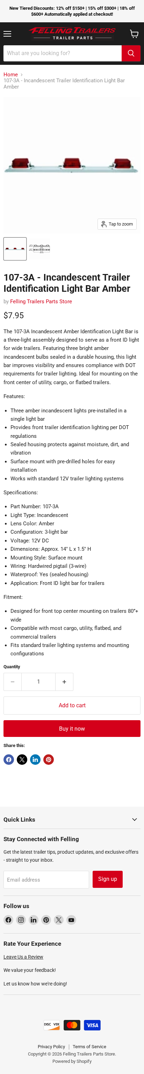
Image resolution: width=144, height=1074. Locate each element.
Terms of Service (89, 1046)
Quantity (11, 666)
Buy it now (72, 728)
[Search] (131, 53)
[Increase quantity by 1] (64, 682)
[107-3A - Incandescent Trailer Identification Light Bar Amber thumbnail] (15, 249)
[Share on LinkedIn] (35, 759)
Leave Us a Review (23, 957)
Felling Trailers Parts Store (41, 301)
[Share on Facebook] (8, 759)
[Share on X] (22, 759)
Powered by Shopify (72, 1061)
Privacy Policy (51, 1046)
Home (10, 75)
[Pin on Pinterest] (48, 759)
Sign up (107, 879)
